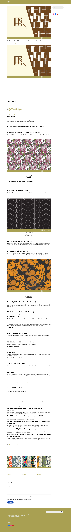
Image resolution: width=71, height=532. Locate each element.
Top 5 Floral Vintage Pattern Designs (43, 472)
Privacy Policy (29, 516)
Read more (9, 474)
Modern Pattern (11, 444)
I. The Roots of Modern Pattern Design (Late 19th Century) (17, 104)
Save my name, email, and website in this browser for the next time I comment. (20, 499)
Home (28, 514)
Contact (28, 519)
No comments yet (19, 43)
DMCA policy (39, 530)
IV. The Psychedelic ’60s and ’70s (13, 108)
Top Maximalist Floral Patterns (27, 472)
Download (29, 176)
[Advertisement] (29, 88)
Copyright (43, 530)
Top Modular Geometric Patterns (12, 472)
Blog (15, 43)
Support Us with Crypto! (12, 114)
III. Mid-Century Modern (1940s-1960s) (14, 107)
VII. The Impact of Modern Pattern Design (14, 111)
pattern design (16, 444)
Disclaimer (48, 530)
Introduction (10, 103)
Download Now (29, 235)
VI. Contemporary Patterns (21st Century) (14, 110)
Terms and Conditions (60, 530)
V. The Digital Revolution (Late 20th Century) (15, 109)
